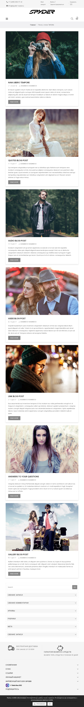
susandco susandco (29, 86)
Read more (15, 102)
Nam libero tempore (19, 82)
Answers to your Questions (23, 476)
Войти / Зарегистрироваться (57, 3)
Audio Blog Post (17, 240)
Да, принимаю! (39, 704)
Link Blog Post (16, 396)
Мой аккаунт (43, 3)
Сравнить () (73, 3)
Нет (50, 704)
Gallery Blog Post (18, 554)
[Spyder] (42, 12)
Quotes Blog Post (18, 160)
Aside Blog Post (17, 318)
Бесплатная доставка (27, 646)
